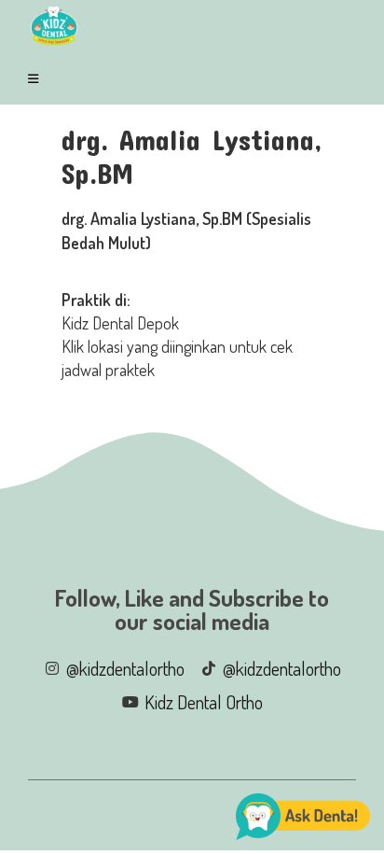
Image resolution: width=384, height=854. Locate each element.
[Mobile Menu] (36, 78)
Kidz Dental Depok (120, 323)
